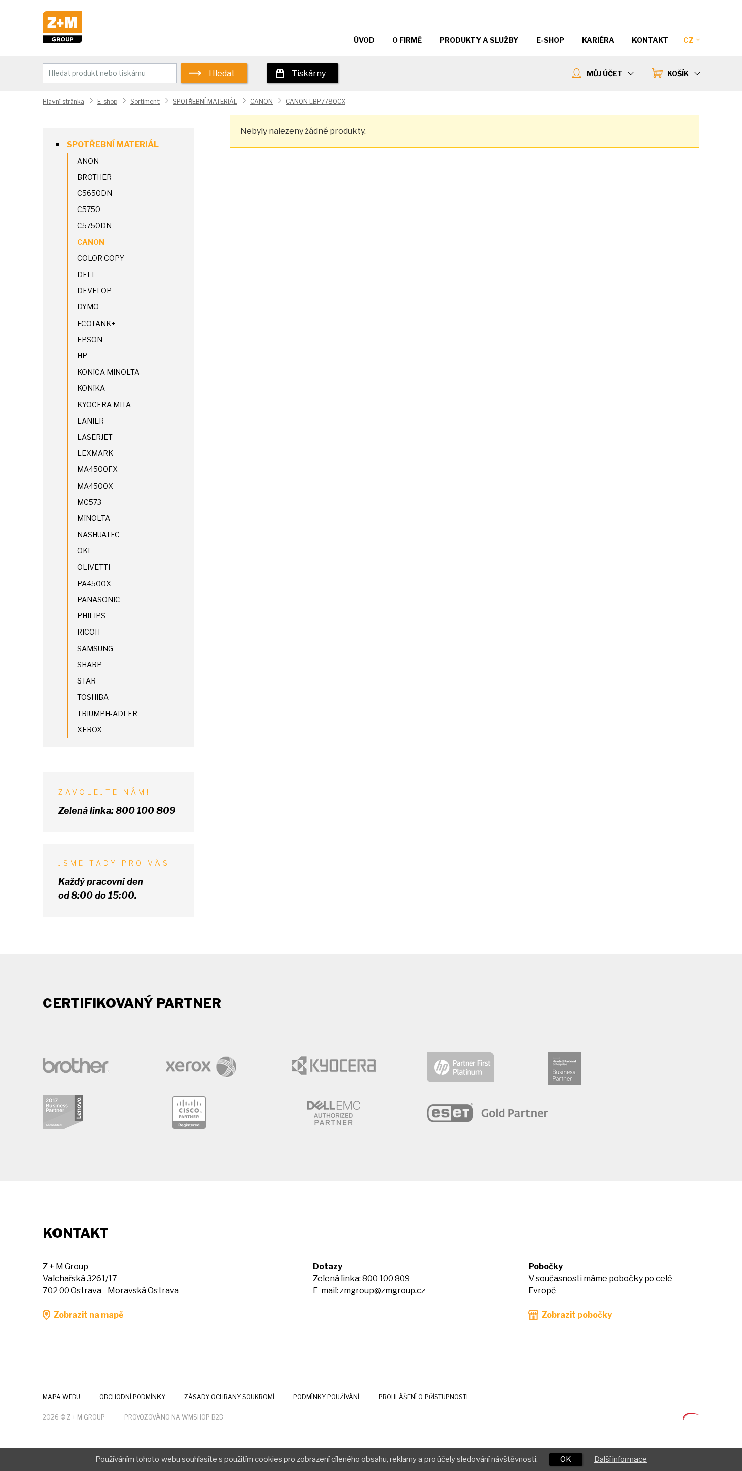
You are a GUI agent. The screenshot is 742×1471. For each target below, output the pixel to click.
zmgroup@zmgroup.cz (383, 1290)
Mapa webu (61, 1397)
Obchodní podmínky (132, 1397)
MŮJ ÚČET (605, 73)
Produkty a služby (479, 40)
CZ (688, 40)
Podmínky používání (326, 1397)
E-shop (107, 102)
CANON (261, 102)
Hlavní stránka (63, 102)
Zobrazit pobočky (576, 1315)
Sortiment (145, 102)
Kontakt (650, 40)
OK (565, 1459)
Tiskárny (309, 73)
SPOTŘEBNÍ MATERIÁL (205, 102)
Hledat (222, 73)
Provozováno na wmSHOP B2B (173, 1417)
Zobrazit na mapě (88, 1315)
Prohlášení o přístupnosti (423, 1397)
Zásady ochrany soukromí (229, 1397)
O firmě (407, 40)
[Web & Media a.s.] (691, 1417)
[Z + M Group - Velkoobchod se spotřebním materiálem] (62, 40)
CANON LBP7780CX (315, 102)
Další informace (620, 1459)
